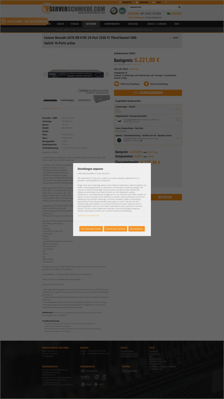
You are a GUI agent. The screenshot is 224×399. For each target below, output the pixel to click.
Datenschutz (83, 215)
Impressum (94, 215)
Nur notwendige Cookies (91, 229)
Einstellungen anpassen (115, 229)
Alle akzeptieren (136, 229)
